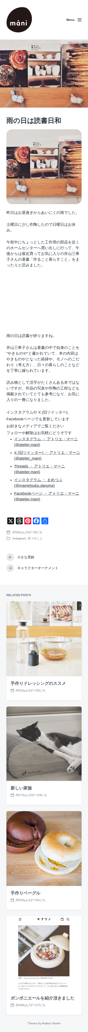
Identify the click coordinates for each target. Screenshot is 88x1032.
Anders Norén (51, 1023)
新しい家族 (21, 788)
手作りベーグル (25, 893)
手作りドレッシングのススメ (38, 683)
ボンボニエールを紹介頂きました (43, 998)
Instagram (19, 538)
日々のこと (35, 538)
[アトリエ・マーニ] (19, 20)
